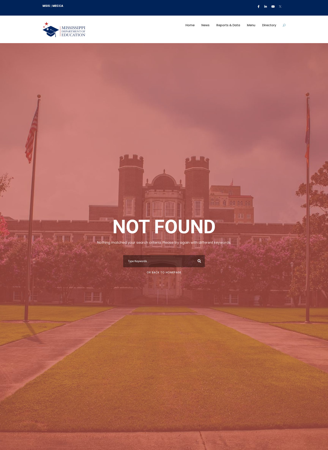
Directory (269, 25)
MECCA (57, 6)
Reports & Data (228, 25)
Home (190, 25)
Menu (251, 25)
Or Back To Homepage (164, 272)
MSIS (46, 6)
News (205, 25)
